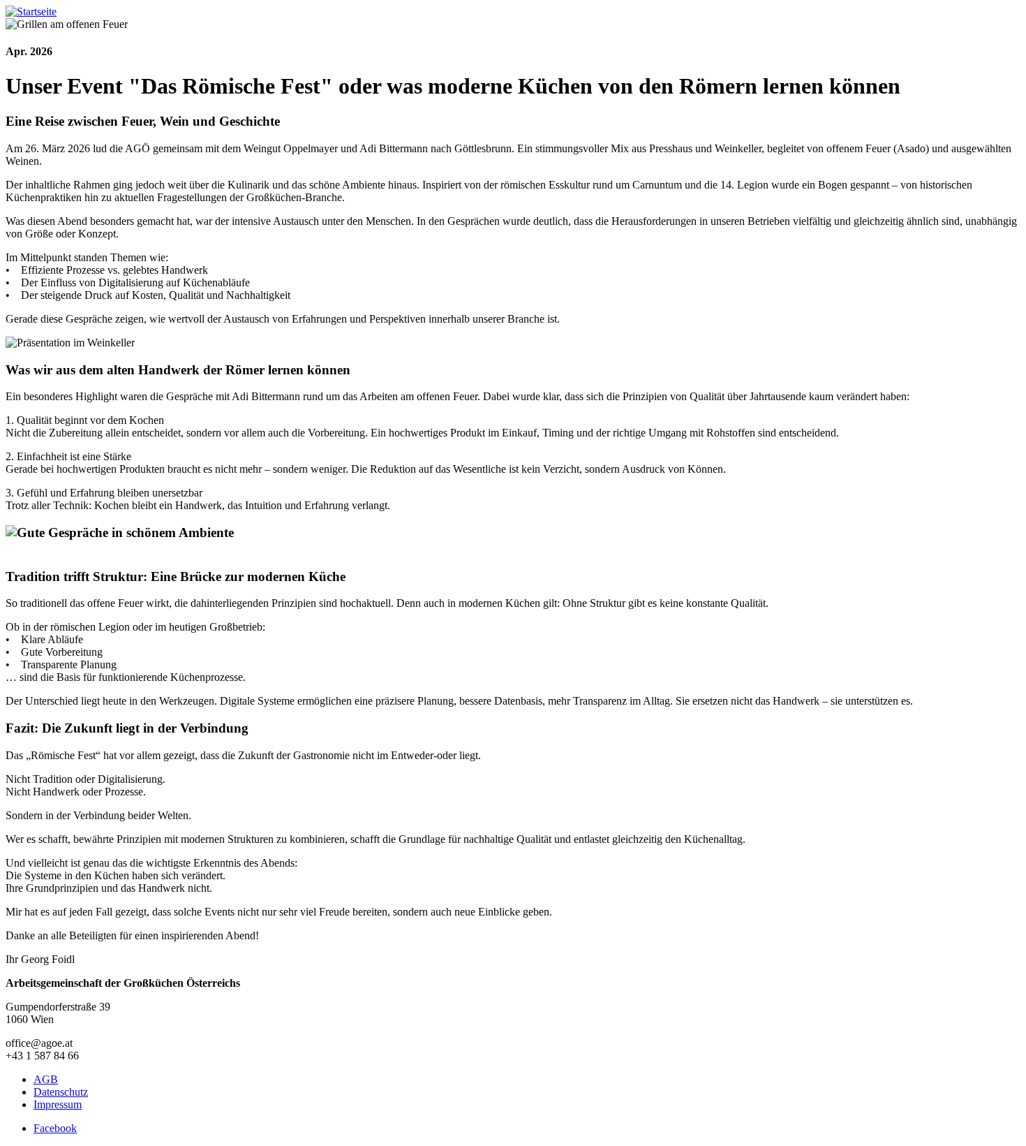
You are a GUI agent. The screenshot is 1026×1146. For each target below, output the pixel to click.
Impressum (58, 1104)
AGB (46, 1079)
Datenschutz (61, 1092)
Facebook (55, 1128)
